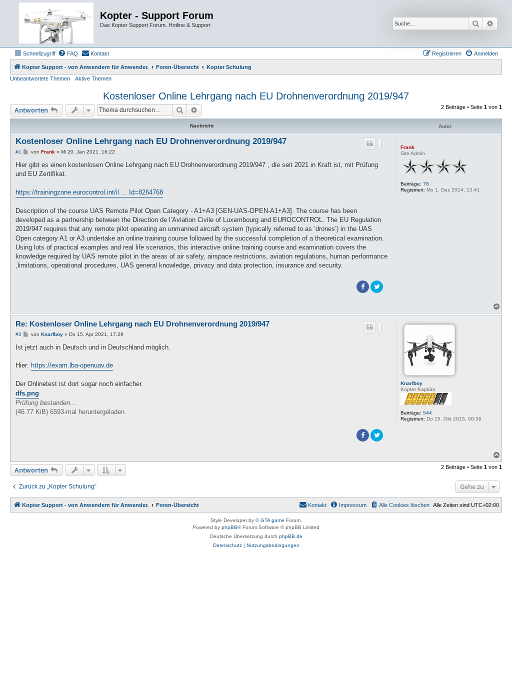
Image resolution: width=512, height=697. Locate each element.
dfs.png (27, 393)
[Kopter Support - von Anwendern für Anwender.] (56, 23)
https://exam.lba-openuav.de (72, 365)
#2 (19, 334)
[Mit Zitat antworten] (369, 144)
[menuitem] (68, 54)
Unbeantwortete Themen (40, 79)
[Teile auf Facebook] (362, 286)
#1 (19, 151)
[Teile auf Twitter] (376, 286)
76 (426, 183)
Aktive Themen (93, 79)
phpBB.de (290, 536)
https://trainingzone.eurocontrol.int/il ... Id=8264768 (89, 192)
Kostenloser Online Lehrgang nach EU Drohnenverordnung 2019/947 (256, 96)
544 (427, 413)
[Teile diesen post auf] (380, 144)
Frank (407, 147)
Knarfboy (411, 383)
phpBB (230, 527)
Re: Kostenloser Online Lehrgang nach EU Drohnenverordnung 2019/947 (143, 324)
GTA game (272, 520)
